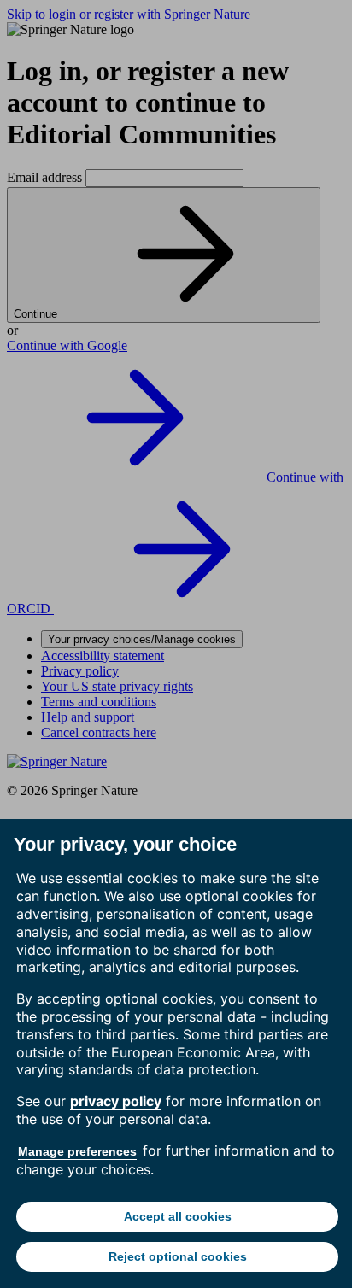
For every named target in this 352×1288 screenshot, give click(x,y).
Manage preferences (77, 1151)
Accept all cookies (178, 1216)
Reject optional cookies (178, 1256)
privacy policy (115, 1100)
